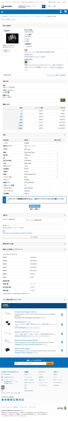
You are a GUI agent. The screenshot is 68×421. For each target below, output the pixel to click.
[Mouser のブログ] (23, 400)
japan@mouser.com (9, 377)
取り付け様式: (7, 160)
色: (4, 158)
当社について (27, 374)
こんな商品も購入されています (12, 299)
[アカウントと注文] (60, 11)
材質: (4, 174)
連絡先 (55, 374)
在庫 (49, 6)
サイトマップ (32, 407)
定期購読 (49, 363)
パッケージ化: (7, 177)
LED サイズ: (7, 166)
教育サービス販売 (28, 379)
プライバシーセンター (6, 407)
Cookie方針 (56, 385)
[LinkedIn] (17, 400)
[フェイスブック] (3, 400)
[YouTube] (14, 400)
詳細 (28, 149)
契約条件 (16, 407)
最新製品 (41, 377)
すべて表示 (34, 237)
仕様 (4, 135)
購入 (63, 100)
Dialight (27, 41)
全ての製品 (4, 16)
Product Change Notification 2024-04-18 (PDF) (18, 233)
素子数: (5, 155)
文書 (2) (5, 215)
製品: (4, 152)
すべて (21, 6)
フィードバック (40, 2)
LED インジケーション (28, 16)
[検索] (43, 6)
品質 (25, 385)
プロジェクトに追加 (53, 75)
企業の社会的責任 (28, 390)
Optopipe (27, 190)
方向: (4, 163)
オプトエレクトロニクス (15, 16)
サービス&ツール (43, 385)
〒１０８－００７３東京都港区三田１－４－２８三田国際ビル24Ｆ (11, 381)
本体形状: (6, 168)
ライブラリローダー (34, 65)
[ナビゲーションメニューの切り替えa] (2, 11)
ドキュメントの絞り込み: (9, 219)
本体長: (5, 171)
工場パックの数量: (9, 185)
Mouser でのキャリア (29, 382)
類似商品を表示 (34, 206)
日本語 (58, 2)
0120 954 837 (7, 374)
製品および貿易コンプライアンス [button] (13, 249)
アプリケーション (43, 382)
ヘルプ (55, 377)
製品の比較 (7, 75)
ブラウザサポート (57, 382)
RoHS (54, 6)
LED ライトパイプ (40, 16)
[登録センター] (20, 400)
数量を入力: (6, 95)
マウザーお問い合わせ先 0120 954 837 (26, 2)
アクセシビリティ (23, 407)
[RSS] (11, 400)
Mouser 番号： (29, 30)
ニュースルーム (28, 377)
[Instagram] (5, 400)
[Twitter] (8, 400)
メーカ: (5, 143)
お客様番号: (28, 44)
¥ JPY (64, 2)
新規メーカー (42, 379)
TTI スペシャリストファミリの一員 (8, 2)
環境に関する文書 (8, 243)
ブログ (40, 374)
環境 (25, 388)
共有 (7, 51)
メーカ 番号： (29, 34)
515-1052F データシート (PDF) (35, 56)
